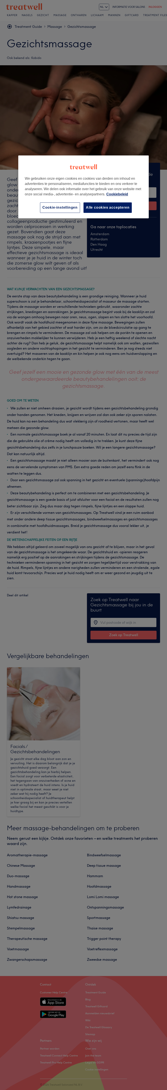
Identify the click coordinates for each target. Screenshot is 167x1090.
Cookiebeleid (117, 194)
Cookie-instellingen (60, 207)
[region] (83, 186)
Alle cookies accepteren (107, 207)
